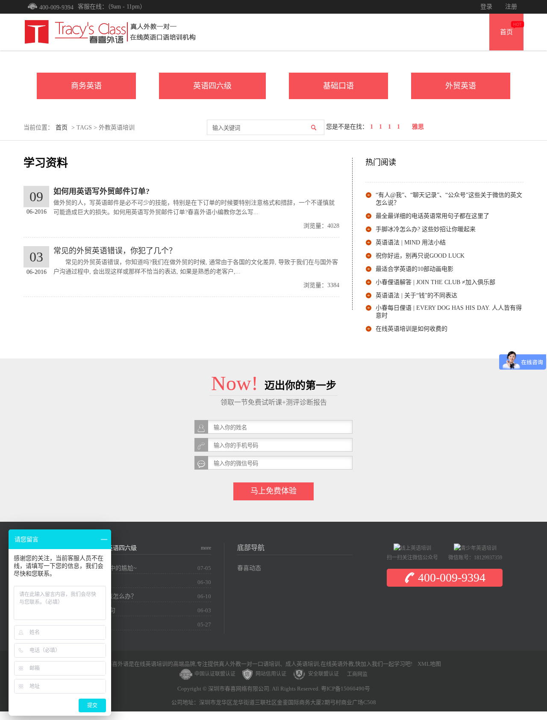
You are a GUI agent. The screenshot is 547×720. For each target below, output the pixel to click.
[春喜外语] (109, 31)
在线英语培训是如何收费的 (411, 329)
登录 (486, 6)
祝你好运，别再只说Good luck (420, 256)
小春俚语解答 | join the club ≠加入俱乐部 (435, 282)
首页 (506, 32)
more (206, 548)
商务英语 (86, 86)
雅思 (418, 126)
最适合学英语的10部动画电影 (414, 269)
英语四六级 (212, 86)
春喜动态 (249, 568)
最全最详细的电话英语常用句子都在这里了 (432, 216)
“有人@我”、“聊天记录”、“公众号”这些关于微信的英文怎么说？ (449, 199)
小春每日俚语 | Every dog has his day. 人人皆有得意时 (449, 312)
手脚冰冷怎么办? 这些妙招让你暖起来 (426, 229)
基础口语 (338, 86)
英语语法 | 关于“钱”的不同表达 (416, 295)
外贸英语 (460, 86)
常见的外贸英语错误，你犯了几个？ (114, 251)
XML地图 (429, 664)
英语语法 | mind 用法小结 (411, 242)
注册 (511, 6)
